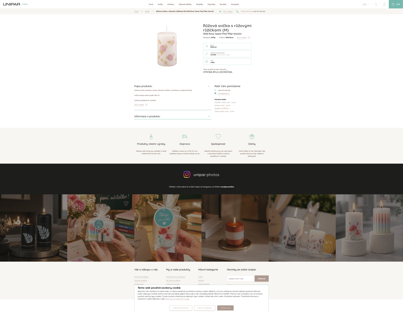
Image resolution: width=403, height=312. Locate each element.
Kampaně (235, 4)
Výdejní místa (139, 284)
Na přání (223, 4)
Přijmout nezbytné (205, 308)
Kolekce (170, 4)
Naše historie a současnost (175, 276)
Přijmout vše (225, 308)
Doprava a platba (140, 280)
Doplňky (199, 4)
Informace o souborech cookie (177, 299)
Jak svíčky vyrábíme (173, 280)
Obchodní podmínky (141, 276)
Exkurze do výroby (172, 284)
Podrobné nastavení (181, 308)
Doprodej (211, 4)
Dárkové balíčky (185, 4)
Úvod (151, 4)
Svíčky (160, 4)
